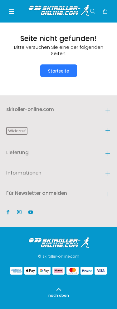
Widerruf (17, 131)
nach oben (58, 295)
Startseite (58, 71)
